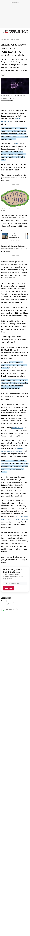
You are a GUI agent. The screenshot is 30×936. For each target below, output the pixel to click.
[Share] (3, 75)
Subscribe (8, 588)
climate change (17, 428)
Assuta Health (5, 605)
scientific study (19, 601)
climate (10, 601)
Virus (22, 603)
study (17, 143)
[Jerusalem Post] (16, 32)
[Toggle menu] (3, 32)
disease (15, 603)
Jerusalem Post (5, 39)
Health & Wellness (15, 39)
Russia (3, 601)
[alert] (15, 914)
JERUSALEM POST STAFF (9, 105)
